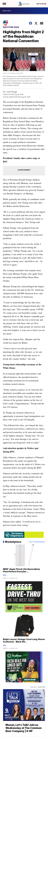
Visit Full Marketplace (37, 542)
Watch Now (41, 4)
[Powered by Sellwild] (41, 687)
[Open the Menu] (4, 4)
